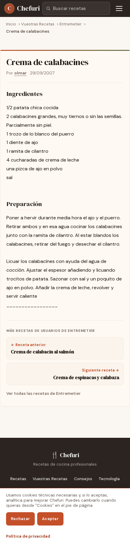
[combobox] (76, 8)
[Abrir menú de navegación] (119, 8)
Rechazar (20, 518)
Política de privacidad (28, 536)
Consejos (83, 478)
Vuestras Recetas (50, 478)
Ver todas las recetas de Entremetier (43, 393)
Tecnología (109, 478)
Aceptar (50, 518)
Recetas (18, 478)
